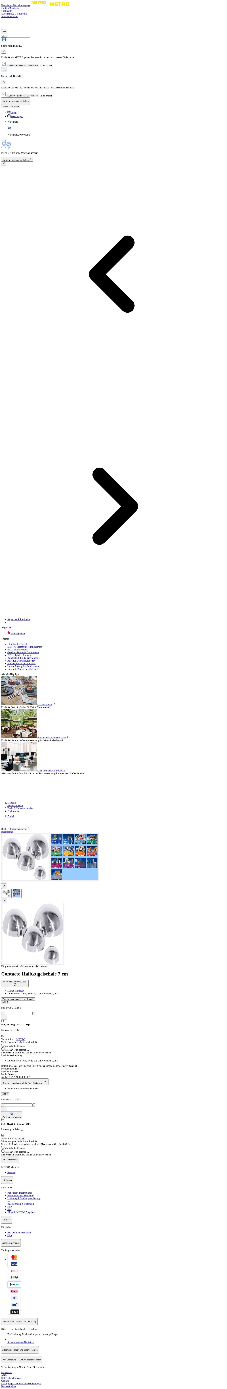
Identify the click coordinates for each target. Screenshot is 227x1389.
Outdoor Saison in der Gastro (51, 737)
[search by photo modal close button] (3, 52)
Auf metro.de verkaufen (19, 1232)
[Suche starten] (4, 69)
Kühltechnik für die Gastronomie (23, 658)
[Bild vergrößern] (32, 934)
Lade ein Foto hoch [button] (16, 65)
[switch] (10, 106)
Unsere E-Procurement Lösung (22, 669)
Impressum (6, 1372)
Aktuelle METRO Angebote (21, 1212)
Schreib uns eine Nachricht (20, 1342)
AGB (4, 1375)
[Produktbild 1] (6, 893)
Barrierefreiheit (8, 1386)
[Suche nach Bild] (4, 40)
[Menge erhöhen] (33, 1013)
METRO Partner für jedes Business (24, 646)
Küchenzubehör (15, 805)
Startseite (11, 802)
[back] (4, 31)
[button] (113, 823)
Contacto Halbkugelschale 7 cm (34, 974)
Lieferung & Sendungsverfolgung (23, 1198)
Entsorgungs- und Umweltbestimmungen (21, 1383)
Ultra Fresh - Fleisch (17, 644)
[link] (116, 128)
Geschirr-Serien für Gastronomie (23, 652)
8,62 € (5, 1002)
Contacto (19, 990)
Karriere (11, 1172)
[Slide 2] (5, 883)
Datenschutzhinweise (11, 1378)
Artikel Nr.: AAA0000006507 (14, 982)
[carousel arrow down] (4, 900)
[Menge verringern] (2, 1013)
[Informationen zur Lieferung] (22, 1130)
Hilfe (9, 1206)
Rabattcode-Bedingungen (19, 1192)
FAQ (9, 1209)
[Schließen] (3, 163)
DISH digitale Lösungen (19, 655)
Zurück (11, 816)
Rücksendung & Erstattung (20, 1204)
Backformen (13, 811)
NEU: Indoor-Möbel (17, 649)
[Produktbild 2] (16, 893)
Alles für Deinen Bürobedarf (21, 660)
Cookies (5, 1380)
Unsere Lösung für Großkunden (23, 666)
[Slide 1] (2, 883)
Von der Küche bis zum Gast (21, 663)
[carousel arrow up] (4, 886)
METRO (20, 1039)
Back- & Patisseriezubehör (20, 808)
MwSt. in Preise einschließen (15, 160)
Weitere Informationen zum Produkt (18, 999)
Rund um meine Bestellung (20, 1195)
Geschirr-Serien (44, 704)
